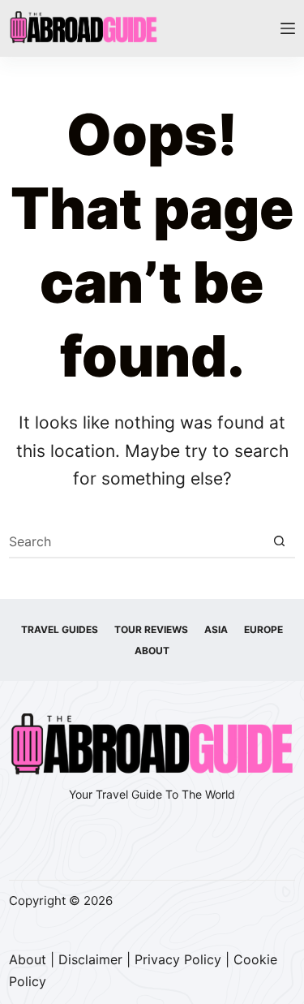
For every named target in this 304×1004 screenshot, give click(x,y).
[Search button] (279, 541)
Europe (263, 629)
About (152, 650)
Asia (216, 629)
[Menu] (287, 28)
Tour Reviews (151, 629)
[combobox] (136, 541)
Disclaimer (90, 959)
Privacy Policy (178, 959)
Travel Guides (59, 629)
